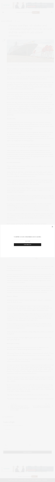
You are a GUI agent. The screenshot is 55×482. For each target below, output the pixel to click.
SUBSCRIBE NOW (27, 244)
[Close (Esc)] (52, 226)
